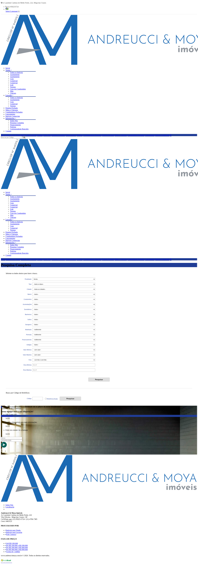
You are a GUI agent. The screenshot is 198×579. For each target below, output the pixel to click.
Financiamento (15, 125)
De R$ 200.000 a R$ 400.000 (17, 547)
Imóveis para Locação (29, 135)
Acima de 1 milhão (13, 552)
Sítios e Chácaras (12, 110)
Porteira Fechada (12, 108)
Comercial (14, 81)
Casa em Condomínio (18, 89)
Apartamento (14, 75)
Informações (10, 118)
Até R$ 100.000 (12, 543)
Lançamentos (10, 114)
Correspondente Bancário (19, 129)
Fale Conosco (11, 534)
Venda (8, 70)
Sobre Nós (14, 121)
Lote (11, 85)
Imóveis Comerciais (13, 116)
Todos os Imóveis (16, 73)
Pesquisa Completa (17, 123)
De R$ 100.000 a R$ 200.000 (17, 545)
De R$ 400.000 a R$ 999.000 (17, 550)
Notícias (13, 127)
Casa (12, 79)
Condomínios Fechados (14, 112)
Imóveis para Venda (13, 135)
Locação (9, 95)
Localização (10, 507)
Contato (8, 131)
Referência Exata (52, 399)
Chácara (13, 93)
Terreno (13, 87)
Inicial (8, 68)
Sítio (11, 91)
